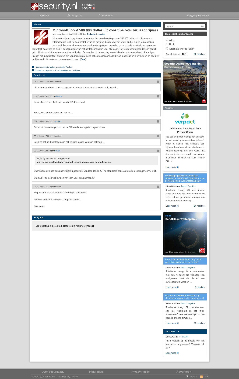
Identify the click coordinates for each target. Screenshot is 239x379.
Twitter (193, 376)
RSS (206, 376)
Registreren (203, 15)
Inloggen (191, 15)
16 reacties (199, 54)
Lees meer (171, 167)
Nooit (171, 44)
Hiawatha (58, 96)
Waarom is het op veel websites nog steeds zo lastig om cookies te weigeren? (184, 296)
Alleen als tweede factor (181, 48)
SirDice (57, 121)
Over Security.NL (52, 371)
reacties (101, 34)
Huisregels (96, 371)
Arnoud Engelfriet (188, 186)
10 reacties (199, 206)
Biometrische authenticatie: (179, 34)
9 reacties (200, 287)
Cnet (82, 59)
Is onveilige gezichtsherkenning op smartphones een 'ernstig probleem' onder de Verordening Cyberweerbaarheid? (185, 178)
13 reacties (199, 323)
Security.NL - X (172, 331)
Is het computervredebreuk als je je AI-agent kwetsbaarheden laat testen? (183, 260)
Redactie (91, 34)
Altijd (171, 40)
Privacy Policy (140, 371)
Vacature (169, 108)
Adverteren (183, 371)
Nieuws (37, 24)
